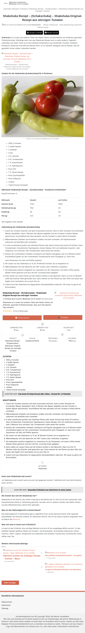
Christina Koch (36, 25)
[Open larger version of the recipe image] (68, 302)
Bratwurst (16, 519)
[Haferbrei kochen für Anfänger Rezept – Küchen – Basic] (22, 553)
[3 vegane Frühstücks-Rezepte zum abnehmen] (64, 567)
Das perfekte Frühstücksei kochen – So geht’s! (63, 555)
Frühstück (24, 9)
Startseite (7, 9)
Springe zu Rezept (35, 32)
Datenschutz (7, 602)
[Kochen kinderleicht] (19, 3)
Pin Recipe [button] (64, 317)
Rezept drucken (52, 32)
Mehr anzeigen (10, 583)
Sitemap (5, 608)
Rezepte (15, 9)
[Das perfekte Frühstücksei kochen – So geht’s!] (55, 553)
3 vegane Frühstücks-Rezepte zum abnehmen (63, 569)
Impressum (6, 605)
